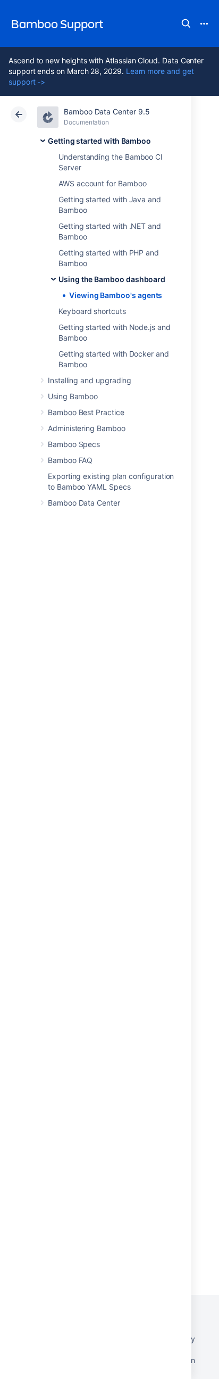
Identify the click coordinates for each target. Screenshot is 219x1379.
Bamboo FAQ (70, 460)
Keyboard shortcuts (92, 311)
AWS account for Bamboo (102, 183)
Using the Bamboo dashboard (111, 279)
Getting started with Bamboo (99, 140)
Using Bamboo (73, 396)
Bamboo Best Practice (86, 412)
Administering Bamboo (86, 428)
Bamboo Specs (74, 444)
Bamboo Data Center (84, 502)
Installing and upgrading (89, 380)
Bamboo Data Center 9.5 (106, 111)
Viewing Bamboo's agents (115, 295)
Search (186, 23)
